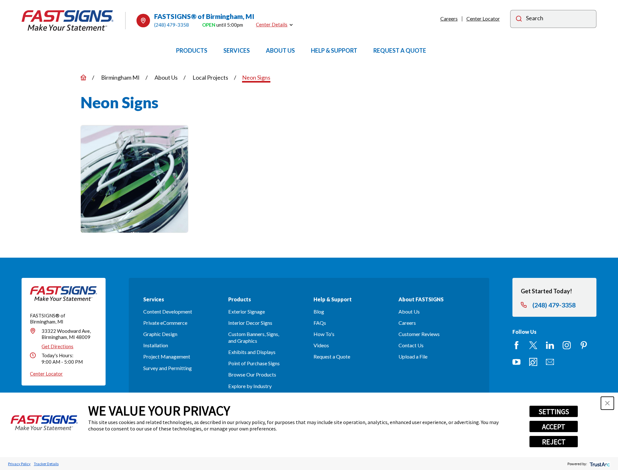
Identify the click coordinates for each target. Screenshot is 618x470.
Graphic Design (160, 334)
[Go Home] (83, 77)
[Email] (550, 362)
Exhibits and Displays (252, 352)
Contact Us (411, 345)
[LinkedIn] (550, 345)
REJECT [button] (554, 441)
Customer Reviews (419, 334)
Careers (449, 18)
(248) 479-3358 (171, 25)
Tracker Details (46, 463)
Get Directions (57, 346)
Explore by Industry (250, 386)
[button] (607, 403)
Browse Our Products (252, 374)
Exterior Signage (246, 311)
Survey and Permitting (167, 368)
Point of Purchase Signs (254, 363)
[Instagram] (567, 345)
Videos (321, 345)
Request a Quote (332, 356)
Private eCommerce (165, 323)
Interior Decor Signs (250, 323)
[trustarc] (599, 463)
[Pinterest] (584, 345)
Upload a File (412, 356)
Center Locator (483, 18)
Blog (319, 311)
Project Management (166, 356)
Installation (155, 345)
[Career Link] (533, 362)
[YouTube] (516, 362)
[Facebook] (516, 345)
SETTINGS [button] (553, 411)
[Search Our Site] (519, 19)
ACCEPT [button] (553, 426)
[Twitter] (533, 345)
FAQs (320, 323)
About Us (409, 311)
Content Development (167, 311)
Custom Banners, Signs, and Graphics (253, 337)
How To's (324, 334)
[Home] (68, 20)
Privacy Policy (19, 463)
